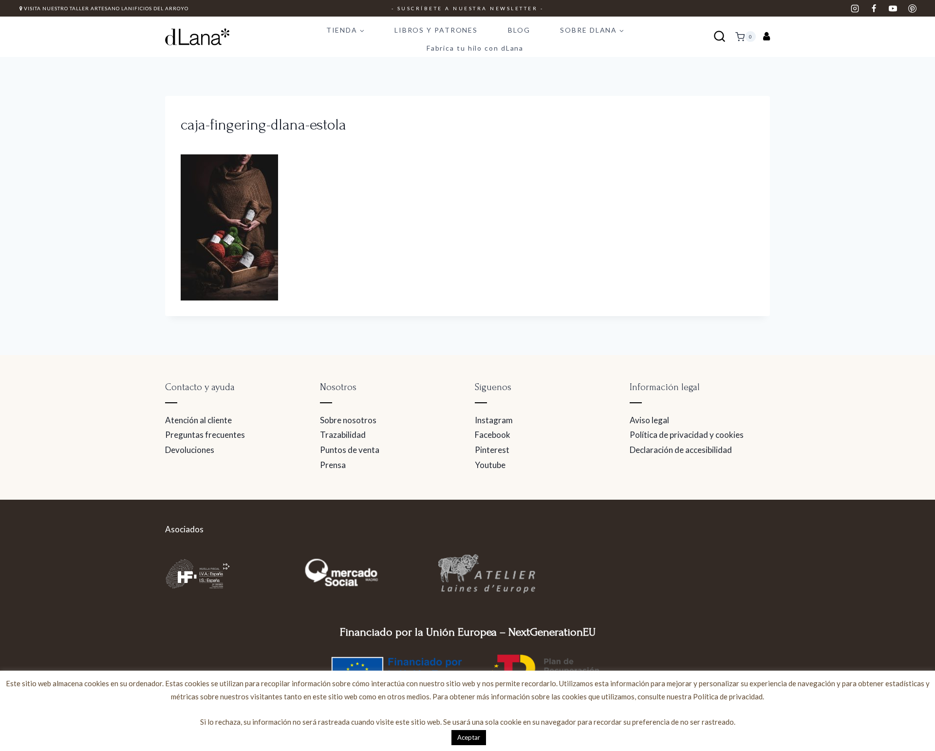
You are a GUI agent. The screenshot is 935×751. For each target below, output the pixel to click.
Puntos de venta (349, 450)
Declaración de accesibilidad (681, 450)
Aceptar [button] (468, 737)
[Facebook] (874, 8)
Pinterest (492, 450)
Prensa (333, 465)
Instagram (494, 420)
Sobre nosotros (348, 420)
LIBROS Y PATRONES (436, 30)
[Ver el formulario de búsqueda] (719, 37)
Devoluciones (189, 450)
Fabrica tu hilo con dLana (475, 48)
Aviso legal (649, 420)
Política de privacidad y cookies (687, 435)
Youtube (490, 465)
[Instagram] (855, 8)
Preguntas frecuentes (205, 435)
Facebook (492, 435)
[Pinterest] (912, 8)
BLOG (519, 30)
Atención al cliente (198, 420)
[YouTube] (893, 8)
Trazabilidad (343, 435)
